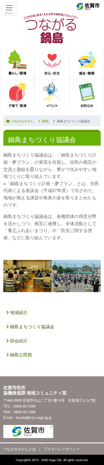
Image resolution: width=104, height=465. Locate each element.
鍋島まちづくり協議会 (31, 326)
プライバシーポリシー (62, 448)
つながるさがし (22, 120)
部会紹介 (18, 340)
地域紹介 (18, 312)
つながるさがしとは (19, 448)
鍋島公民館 (20, 354)
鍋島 (44, 120)
